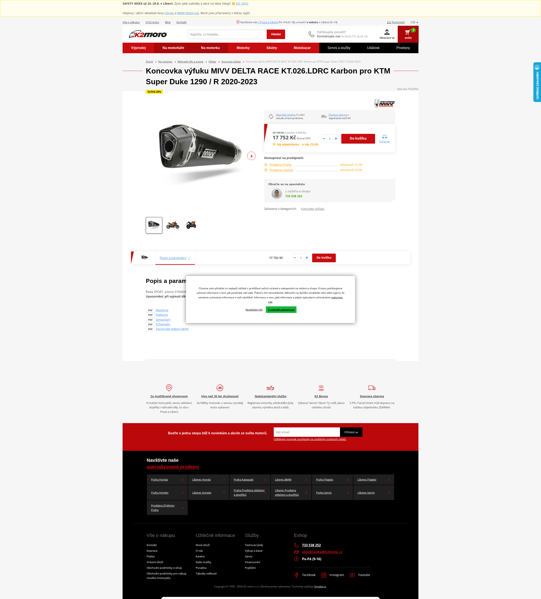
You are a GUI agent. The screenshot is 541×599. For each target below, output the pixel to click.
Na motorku (165, 61)
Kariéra (200, 556)
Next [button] (251, 156)
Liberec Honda (201, 479)
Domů (149, 61)
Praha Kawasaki (243, 479)
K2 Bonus (321, 396)
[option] (201, 156)
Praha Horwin (159, 492)
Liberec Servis (366, 492)
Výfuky (212, 61)
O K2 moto (152, 22)
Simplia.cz (320, 586)
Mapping (162, 310)
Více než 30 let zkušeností (220, 396)
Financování (252, 562)
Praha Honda (159, 479)
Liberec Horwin (201, 492)
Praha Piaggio (324, 479)
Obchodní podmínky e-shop (164, 568)
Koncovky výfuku (231, 61)
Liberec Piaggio (367, 479)
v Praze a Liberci (268, 22)
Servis (248, 556)
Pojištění (250, 568)
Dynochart (163, 320)
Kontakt (181, 22)
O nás (199, 551)
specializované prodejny (173, 466)
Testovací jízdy (254, 545)
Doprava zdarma (338, 115)
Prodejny (403, 48)
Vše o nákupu (131, 22)
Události (373, 48)
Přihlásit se (351, 432)
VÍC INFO (242, 3)
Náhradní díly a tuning (190, 61)
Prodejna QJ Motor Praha (163, 508)
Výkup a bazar (254, 551)
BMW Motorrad (188, 13)
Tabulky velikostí (206, 573)
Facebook (309, 575)
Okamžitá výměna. (286, 115)
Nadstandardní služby (271, 396)
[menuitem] (138, 48)
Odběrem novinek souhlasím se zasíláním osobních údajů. (310, 439)
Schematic (163, 324)
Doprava (152, 551)
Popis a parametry (173, 258)
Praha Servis (324, 492)
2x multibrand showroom (169, 396)
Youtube (363, 575)
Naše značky (203, 562)
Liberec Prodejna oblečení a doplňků (287, 492)
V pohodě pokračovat (281, 309)
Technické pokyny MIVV (172, 329)
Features (162, 315)
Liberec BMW (283, 479)
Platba (151, 556)
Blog (168, 22)
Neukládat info (254, 309)
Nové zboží (203, 545)
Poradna (201, 568)
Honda (169, 13)
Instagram (336, 575)
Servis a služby (339, 48)
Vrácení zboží (155, 562)
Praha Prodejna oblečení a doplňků (249, 492)
